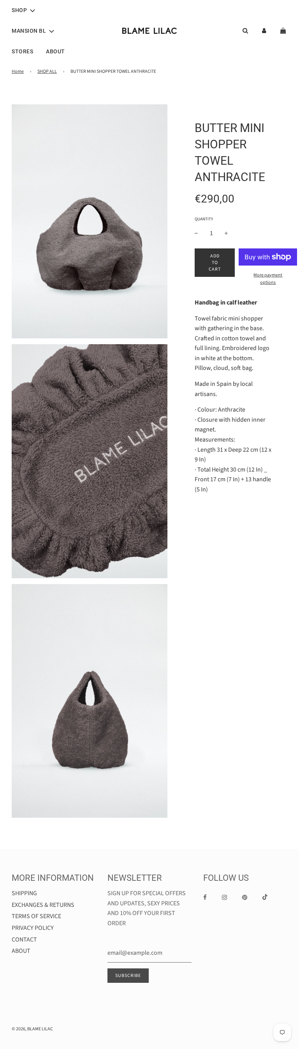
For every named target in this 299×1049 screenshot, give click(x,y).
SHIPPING (24, 893)
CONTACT (24, 939)
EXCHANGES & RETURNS (43, 905)
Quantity (204, 219)
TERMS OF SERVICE (36, 916)
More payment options (267, 279)
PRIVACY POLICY (33, 928)
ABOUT (55, 51)
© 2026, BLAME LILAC (32, 1029)
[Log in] (264, 30)
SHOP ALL (47, 71)
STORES (22, 51)
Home (18, 71)
